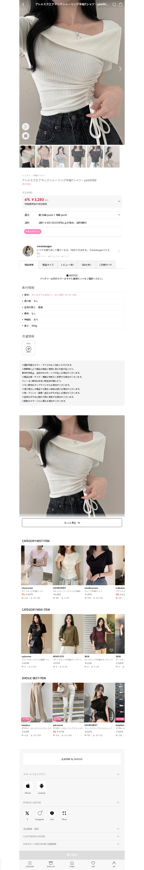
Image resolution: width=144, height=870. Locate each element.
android (41, 793)
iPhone (28, 793)
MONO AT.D (58, 656)
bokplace (26, 725)
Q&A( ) (86, 264)
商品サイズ (48, 264)
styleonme (26, 656)
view (118, 251)
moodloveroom (91, 588)
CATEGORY (30, 866)
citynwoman (27, 588)
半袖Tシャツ (39, 175)
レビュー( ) (67, 264)
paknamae (58, 725)
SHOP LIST (51, 866)
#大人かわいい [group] (33, 231)
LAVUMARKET (59, 588)
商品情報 (29, 264)
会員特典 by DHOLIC (72, 759)
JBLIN (86, 656)
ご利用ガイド (105, 264)
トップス (26, 175)
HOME (72, 866)
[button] (119, 68)
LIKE (93, 866)
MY (114, 866)
